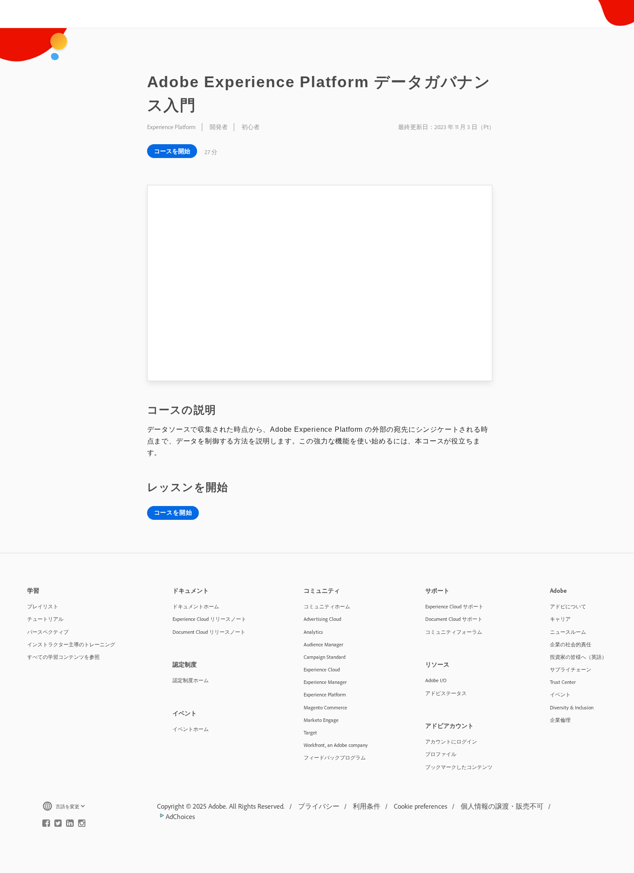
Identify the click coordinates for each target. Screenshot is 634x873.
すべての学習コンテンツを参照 (63, 657)
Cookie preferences (420, 806)
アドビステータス (446, 693)
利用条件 (366, 806)
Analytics (313, 632)
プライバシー (318, 806)
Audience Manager (323, 644)
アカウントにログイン (451, 741)
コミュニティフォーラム (453, 632)
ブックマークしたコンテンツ (459, 767)
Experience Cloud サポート (454, 606)
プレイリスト (42, 606)
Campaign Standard (324, 657)
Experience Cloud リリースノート (209, 619)
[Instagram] (82, 825)
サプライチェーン (570, 669)
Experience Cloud (322, 669)
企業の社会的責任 (570, 644)
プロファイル (440, 754)
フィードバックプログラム (335, 757)
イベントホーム (191, 729)
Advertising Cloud (322, 619)
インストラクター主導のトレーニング (71, 644)
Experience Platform (325, 694)
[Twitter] (58, 825)
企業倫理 (560, 720)
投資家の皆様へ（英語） (578, 657)
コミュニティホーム (327, 606)
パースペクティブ (48, 632)
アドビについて (568, 606)
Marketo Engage (321, 720)
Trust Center (563, 682)
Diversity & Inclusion (571, 707)
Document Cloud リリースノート (209, 632)
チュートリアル (45, 619)
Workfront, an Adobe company (336, 745)
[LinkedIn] (70, 825)
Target (310, 732)
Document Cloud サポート (454, 619)
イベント (560, 694)
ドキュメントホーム (196, 606)
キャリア (560, 619)
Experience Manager (325, 682)
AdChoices (179, 816)
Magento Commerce (325, 707)
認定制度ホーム (191, 680)
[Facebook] (46, 825)
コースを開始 (172, 151)
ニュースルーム (568, 632)
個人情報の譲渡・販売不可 (502, 806)
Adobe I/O (435, 680)
